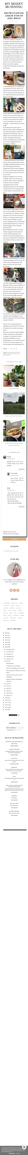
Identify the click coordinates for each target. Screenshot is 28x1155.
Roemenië (21, 613)
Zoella (14, 776)
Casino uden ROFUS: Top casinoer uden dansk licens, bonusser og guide (14, 770)
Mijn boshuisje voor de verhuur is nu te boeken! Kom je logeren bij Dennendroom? (14, 789)
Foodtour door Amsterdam (13, 666)
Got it (18, 1153)
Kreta (5, 610)
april (7, 688)
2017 (6, 702)
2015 (6, 707)
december (9, 649)
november (9, 651)
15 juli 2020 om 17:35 (11, 490)
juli (7, 661)
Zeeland (6, 618)
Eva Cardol (14, 473)
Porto (15, 613)
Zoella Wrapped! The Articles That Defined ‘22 (14, 779)
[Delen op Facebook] (9, 349)
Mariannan (14, 795)
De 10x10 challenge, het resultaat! (15, 668)
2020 (6, 647)
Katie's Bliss (14, 758)
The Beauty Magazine (14, 749)
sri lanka (12, 620)
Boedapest (6, 605)
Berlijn (21, 603)
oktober (8, 654)
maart (7, 690)
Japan (17, 605)
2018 (6, 700)
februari (8, 693)
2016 (6, 705)
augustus (8, 659)
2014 (6, 709)
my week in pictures (15, 352)
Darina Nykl (14, 767)
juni (7, 683)
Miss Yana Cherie (14, 803)
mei (7, 686)
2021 (6, 644)
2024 (6, 637)
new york (6, 620)
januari (8, 695)
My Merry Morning (14, 5)
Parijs (10, 613)
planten (5, 353)
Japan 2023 (18, 608)
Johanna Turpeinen (14, 811)
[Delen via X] (12, 349)
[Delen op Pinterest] (14, 349)
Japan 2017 (12, 608)
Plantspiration (10, 663)
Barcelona (14, 603)
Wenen (22, 615)
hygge (8, 352)
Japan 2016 (6, 608)
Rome (5, 615)
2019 (6, 697)
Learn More (12, 1153)
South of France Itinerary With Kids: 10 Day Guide (14, 761)
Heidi (8, 488)
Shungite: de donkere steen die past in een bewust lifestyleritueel (14, 752)
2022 (6, 642)
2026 (6, 633)
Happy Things (14, 743)
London (20, 610)
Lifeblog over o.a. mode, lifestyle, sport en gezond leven (14, 786)
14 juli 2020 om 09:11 (11, 458)
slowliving (16, 353)
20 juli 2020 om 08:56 (15, 475)
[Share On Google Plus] (17, 349)
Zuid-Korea (13, 618)
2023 (6, 640)
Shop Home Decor (14, 805)
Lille (9, 610)
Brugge (13, 605)
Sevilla (10, 615)
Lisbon (14, 610)
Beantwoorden (21, 469)
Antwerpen (7, 603)
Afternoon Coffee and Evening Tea (14, 741)
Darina (9, 456)
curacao (19, 618)
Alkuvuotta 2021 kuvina (14, 813)
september (9, 656)
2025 (6, 635)
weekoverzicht (7, 355)
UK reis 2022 (16, 615)
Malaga (6, 613)
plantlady (10, 353)
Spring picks (14, 797)
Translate (19, 730)
